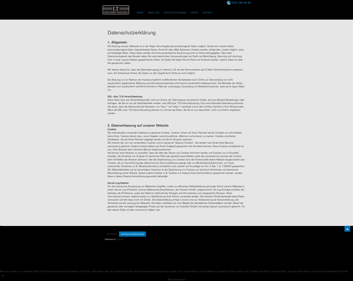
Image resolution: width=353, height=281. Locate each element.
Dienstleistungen (175, 12)
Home (140, 12)
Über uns (153, 12)
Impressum (112, 234)
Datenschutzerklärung (132, 234)
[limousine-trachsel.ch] (116, 9)
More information (176, 279)
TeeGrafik (119, 239)
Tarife (194, 12)
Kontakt (207, 12)
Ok (3, 275)
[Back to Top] (347, 229)
